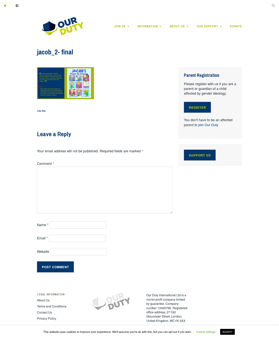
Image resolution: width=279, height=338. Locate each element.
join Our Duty (208, 124)
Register (197, 107)
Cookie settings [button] (205, 332)
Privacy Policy (46, 318)
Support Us (200, 155)
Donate (236, 26)
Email (42, 237)
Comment (45, 163)
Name (42, 224)
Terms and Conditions (51, 306)
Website (43, 251)
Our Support (207, 26)
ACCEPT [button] (227, 332)
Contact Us (44, 312)
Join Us (120, 26)
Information (147, 26)
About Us (177, 26)
